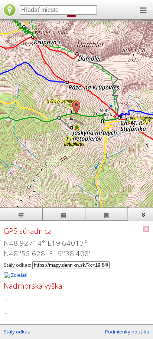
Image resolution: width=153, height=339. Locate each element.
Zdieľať (18, 275)
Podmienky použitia (127, 331)
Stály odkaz (17, 331)
